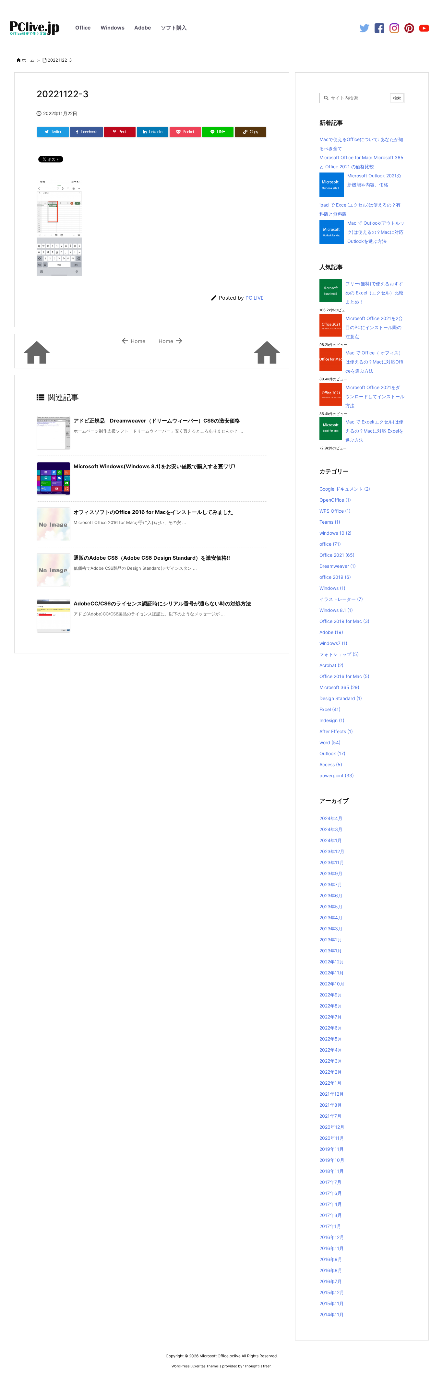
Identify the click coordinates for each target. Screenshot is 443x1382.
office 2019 (335, 577)
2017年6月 (330, 1193)
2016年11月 (331, 1248)
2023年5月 (330, 906)
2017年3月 (330, 1215)
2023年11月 (331, 862)
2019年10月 (331, 1160)
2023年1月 (330, 950)
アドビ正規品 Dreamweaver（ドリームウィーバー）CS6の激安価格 (157, 420)
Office (83, 27)
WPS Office (335, 511)
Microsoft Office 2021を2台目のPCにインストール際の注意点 (374, 327)
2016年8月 (330, 1270)
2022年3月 (330, 1061)
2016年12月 (331, 1237)
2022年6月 (330, 1028)
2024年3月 (330, 829)
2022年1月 (330, 1083)
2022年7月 (330, 1016)
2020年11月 (331, 1138)
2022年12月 (331, 961)
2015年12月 (331, 1292)
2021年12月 (331, 1094)
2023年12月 (331, 851)
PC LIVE (254, 298)
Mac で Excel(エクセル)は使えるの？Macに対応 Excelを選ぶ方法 (374, 431)
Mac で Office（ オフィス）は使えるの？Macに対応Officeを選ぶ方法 (374, 362)
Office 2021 (336, 555)
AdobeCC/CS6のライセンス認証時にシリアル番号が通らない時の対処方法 (162, 603)
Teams (329, 522)
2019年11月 (331, 1149)
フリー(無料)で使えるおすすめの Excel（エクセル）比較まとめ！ (374, 292)
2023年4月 (330, 917)
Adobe (142, 27)
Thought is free (256, 1366)
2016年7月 (330, 1281)
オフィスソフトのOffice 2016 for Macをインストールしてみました (153, 512)
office (330, 544)
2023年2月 (330, 939)
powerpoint (336, 775)
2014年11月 (331, 1314)
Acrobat (331, 665)
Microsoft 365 (339, 687)
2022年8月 (330, 1005)
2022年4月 (330, 1050)
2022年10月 (331, 983)
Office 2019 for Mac (344, 621)
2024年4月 (330, 818)
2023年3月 (330, 928)
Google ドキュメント (344, 489)
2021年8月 (330, 1105)
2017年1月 (330, 1226)
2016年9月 (330, 1259)
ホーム (28, 60)
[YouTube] (424, 27)
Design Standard (340, 698)
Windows (113, 27)
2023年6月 (330, 895)
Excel (330, 709)
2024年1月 (330, 840)
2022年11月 (331, 972)
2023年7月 (330, 884)
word (330, 742)
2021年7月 (330, 1116)
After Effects (336, 731)
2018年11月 (331, 1171)
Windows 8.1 (336, 610)
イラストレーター (341, 599)
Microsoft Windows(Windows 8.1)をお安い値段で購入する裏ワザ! (154, 466)
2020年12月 (331, 1127)
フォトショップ (339, 654)
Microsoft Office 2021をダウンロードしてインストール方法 (374, 396)
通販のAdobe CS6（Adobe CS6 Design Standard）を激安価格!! (152, 557)
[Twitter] (364, 27)
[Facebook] (379, 27)
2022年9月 (330, 994)
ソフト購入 (174, 27)
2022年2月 (330, 1072)
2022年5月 (330, 1039)
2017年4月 (330, 1204)
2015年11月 (331, 1303)
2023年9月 (330, 873)
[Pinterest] (409, 27)
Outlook (332, 753)
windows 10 (335, 533)
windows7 (333, 643)
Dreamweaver (337, 566)
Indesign (331, 720)
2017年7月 (330, 1182)
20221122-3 (60, 60)
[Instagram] (394, 27)
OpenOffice (335, 500)
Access (330, 764)
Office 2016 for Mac (344, 676)
